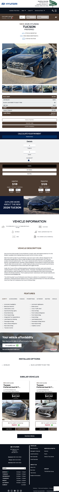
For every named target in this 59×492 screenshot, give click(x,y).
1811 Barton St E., (14, 449)
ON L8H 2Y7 (15, 452)
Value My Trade (29, 123)
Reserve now (29, 136)
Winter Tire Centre (49, 456)
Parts (45, 454)
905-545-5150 (17, 457)
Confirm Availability (29, 126)
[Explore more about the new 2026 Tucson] (41, 205)
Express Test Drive (14, 10)
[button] (12, 345)
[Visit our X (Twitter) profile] (12, 491)
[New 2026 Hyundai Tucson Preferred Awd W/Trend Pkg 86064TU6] (15, 410)
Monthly (29, 173)
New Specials (33, 456)
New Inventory (34, 448)
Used (29, 10)
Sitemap (35, 488)
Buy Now (32, 470)
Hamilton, (14, 451)
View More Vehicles (29, 436)
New (23, 10)
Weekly (29, 166)
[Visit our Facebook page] (9, 491)
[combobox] (22, 17)
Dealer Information (35, 475)
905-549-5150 (17, 459)
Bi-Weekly (29, 169)
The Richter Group (49, 471)
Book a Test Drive (29, 119)
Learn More (9, 429)
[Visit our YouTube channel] (15, 491)
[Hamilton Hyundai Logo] (9, 4)
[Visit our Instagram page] (18, 491)
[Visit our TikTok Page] (21, 491)
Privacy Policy (52, 488)
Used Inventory (34, 454)
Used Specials (34, 459)
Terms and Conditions (43, 488)
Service (46, 451)
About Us (32, 467)
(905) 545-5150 (43, 5)
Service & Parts (39, 10)
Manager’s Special (35, 451)
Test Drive (33, 472)
